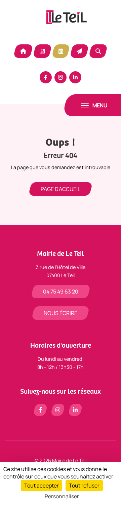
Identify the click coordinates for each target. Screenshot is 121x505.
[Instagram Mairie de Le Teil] (60, 77)
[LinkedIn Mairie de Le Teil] (75, 77)
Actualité (42, 51)
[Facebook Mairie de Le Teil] (46, 77)
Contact (79, 51)
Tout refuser (84, 485)
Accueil (23, 51)
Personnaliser (62, 496)
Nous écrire (60, 313)
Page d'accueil (60, 189)
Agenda (61, 51)
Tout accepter (41, 485)
